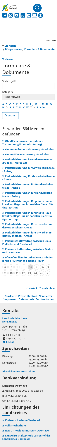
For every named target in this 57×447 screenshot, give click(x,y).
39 (5, 273)
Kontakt (32, 296)
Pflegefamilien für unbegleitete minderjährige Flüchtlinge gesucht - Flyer (28, 259)
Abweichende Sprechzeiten (18, 371)
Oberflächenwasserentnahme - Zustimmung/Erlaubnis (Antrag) (22, 142)
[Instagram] (11, 15)
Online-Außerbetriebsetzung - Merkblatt (29, 149)
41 (17, 273)
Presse (22, 296)
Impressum (10, 299)
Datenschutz (26, 299)
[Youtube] (17, 15)
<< (5, 267)
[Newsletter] (29, 15)
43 (29, 273)
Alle (42, 107)
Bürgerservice (13, 49)
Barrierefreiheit (45, 299)
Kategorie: (8, 92)
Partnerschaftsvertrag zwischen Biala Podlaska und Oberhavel (26, 242)
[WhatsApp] (23, 15)
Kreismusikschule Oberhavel (22, 420)
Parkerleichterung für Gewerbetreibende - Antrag (28, 169)
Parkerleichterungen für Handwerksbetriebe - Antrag (27, 194)
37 (42, 267)
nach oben (48, 288)
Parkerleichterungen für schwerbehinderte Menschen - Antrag (27, 226)
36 (36, 267)
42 (23, 273)
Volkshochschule (15, 425)
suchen (12, 115)
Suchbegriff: (9, 81)
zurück (33, 288)
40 (11, 273)
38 (48, 267)
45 (41, 273)
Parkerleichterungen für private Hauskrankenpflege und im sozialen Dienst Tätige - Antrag (27, 204)
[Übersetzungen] (40, 15)
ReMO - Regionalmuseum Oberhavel (27, 430)
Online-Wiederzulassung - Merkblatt (27, 154)
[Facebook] (5, 15)
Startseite (11, 296)
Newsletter (45, 296)
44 (35, 273)
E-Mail (8, 342)
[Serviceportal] (34, 15)
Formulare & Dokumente (39, 49)
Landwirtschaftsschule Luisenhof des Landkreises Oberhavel (26, 437)
